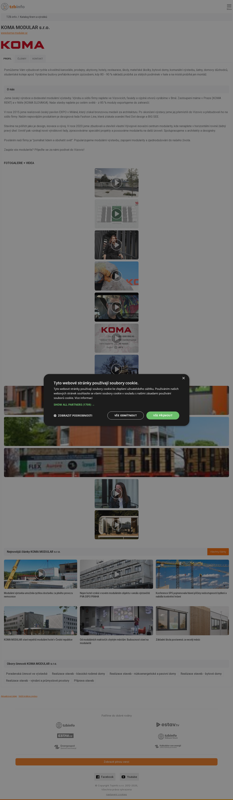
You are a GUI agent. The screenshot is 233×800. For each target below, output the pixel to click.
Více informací (83, 398)
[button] (116, 404)
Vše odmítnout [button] (125, 415)
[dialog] (116, 400)
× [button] (183, 378)
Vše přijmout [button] (162, 415)
